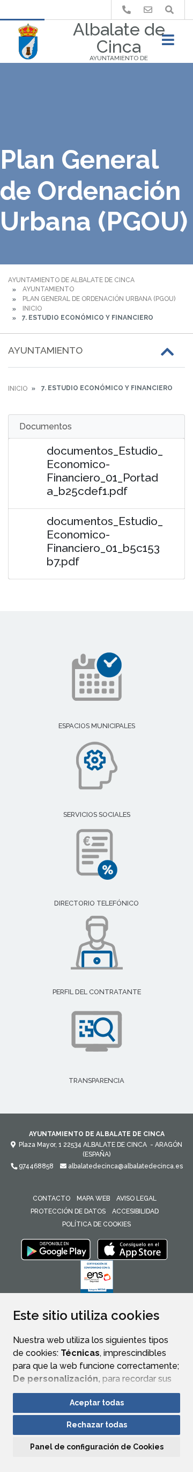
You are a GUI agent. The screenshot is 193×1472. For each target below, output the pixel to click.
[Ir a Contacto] (148, 10)
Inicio (32, 308)
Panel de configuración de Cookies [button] (97, 1446)
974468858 (35, 1166)
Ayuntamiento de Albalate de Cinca (71, 280)
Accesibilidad (135, 1211)
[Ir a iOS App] (132, 1249)
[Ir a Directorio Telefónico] (126, 10)
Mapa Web (93, 1198)
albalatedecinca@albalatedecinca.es (124, 1166)
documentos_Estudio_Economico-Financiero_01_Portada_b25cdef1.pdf (105, 471)
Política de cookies (96, 1224)
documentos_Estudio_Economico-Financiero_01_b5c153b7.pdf (105, 541)
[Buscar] (169, 10)
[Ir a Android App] (56, 1249)
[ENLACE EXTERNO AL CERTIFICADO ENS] (96, 1279)
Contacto (51, 1198)
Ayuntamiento (48, 289)
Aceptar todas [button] (97, 1402)
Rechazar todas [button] (96, 1424)
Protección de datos (68, 1211)
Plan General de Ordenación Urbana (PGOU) (99, 299)
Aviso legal (136, 1198)
